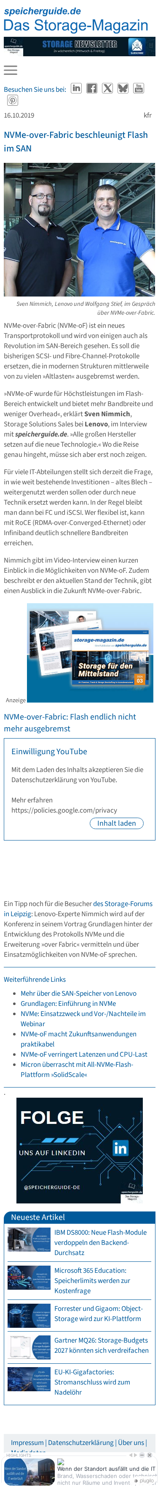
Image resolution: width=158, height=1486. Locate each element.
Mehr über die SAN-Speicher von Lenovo (79, 994)
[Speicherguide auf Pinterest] (12, 101)
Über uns (131, 1443)
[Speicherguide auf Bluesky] (124, 90)
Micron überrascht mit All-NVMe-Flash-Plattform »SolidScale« (77, 1070)
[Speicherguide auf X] (108, 90)
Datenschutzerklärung (81, 1443)
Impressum (27, 1443)
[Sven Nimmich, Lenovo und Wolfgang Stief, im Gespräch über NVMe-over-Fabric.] (79, 294)
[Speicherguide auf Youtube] (138, 90)
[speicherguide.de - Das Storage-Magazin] (76, 32)
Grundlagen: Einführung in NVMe (68, 1004)
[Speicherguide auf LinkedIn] (77, 90)
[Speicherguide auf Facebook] (92, 90)
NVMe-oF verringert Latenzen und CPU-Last (84, 1054)
